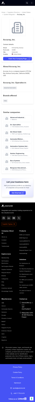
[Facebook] (4, 218)
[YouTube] (14, 218)
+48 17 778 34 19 (18, 393)
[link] (7, 205)
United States (26, 12)
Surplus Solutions (7, 269)
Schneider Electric (7, 309)
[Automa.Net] (8, 2)
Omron (4, 306)
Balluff (3, 321)
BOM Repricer (23, 238)
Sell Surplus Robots (7, 266)
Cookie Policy (17, 372)
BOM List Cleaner (24, 235)
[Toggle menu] (31, 3)
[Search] (27, 3)
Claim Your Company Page (17, 58)
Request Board (6, 272)
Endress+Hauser (7, 331)
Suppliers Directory (13, 12)
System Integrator (9, 14)
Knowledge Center (7, 291)
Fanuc (3, 324)
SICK (3, 334)
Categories (5, 279)
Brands (4, 275)
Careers (4, 243)
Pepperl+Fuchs (6, 327)
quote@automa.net (19, 388)
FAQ (3, 282)
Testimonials (5, 246)
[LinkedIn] (9, 218)
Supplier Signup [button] (7, 224)
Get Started (16, 193)
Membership (5, 258)
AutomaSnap (23, 253)
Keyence (4, 340)
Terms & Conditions (17, 377)
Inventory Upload (7, 288)
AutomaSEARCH (24, 244)
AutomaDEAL (23, 247)
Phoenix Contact (7, 318)
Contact (4, 240)
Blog (3, 285)
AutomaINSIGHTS (24, 241)
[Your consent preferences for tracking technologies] (31, 398)
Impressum (17, 383)
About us (4, 237)
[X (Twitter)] (19, 218)
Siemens (4, 312)
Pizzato (4, 315)
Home (3, 12)
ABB (3, 303)
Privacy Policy (17, 367)
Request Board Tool (25, 250)
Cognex (4, 337)
